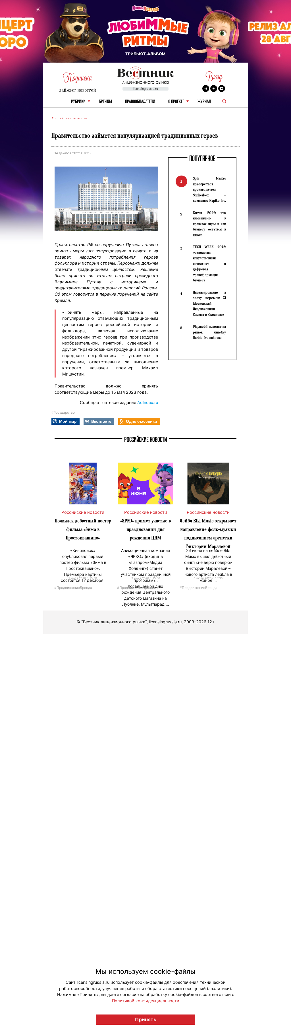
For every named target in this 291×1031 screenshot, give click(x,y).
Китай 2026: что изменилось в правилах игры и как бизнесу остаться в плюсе (209, 224)
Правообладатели (140, 102)
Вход (213, 76)
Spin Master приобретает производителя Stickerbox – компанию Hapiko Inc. (209, 189)
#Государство (63, 412)
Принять (145, 1019)
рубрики (78, 102)
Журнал (204, 102)
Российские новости (69, 118)
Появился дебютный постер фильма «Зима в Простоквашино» (83, 529)
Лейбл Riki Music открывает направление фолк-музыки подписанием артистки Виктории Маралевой (208, 533)
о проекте (176, 102)
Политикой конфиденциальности (145, 1000)
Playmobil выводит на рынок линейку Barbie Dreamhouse (209, 332)
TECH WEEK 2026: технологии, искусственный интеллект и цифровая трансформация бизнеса (209, 263)
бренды (105, 102)
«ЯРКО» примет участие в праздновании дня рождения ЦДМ (145, 529)
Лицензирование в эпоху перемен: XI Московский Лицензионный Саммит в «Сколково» (209, 303)
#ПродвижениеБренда (73, 587)
